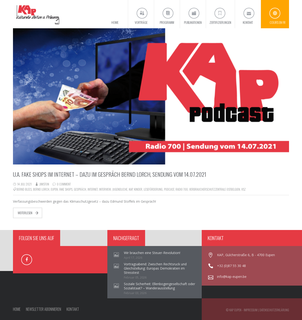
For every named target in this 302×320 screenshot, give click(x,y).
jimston (44, 184)
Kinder (138, 189)
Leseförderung (153, 189)
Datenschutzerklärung (274, 310)
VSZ (243, 189)
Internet (93, 189)
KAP (131, 189)
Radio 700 (182, 189)
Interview (105, 189)
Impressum (250, 310)
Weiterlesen (25, 212)
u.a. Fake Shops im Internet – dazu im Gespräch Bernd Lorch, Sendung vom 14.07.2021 (109, 174)
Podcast (169, 189)
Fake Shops (65, 189)
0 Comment (64, 184)
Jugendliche (119, 189)
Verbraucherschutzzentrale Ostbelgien (214, 189)
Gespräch (80, 189)
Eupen (54, 189)
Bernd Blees (24, 189)
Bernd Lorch (41, 189)
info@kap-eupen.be (232, 276)
